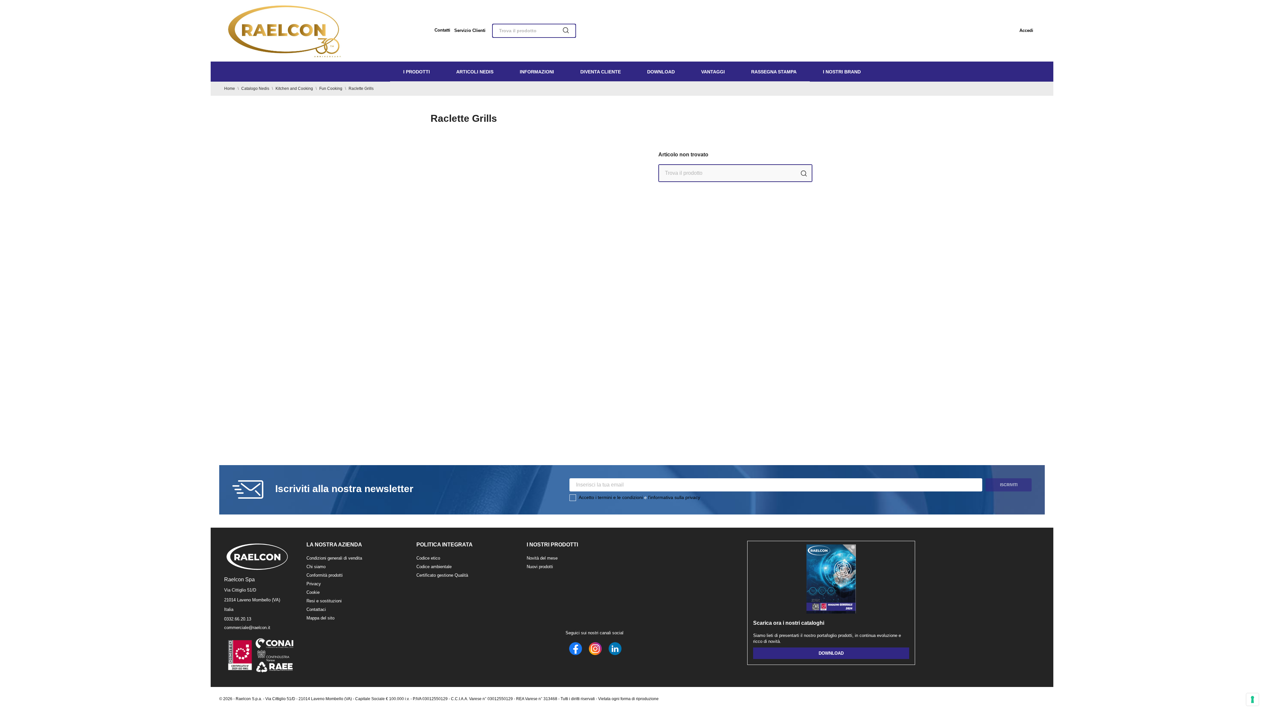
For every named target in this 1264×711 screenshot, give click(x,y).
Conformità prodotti (324, 575)
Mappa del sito (320, 618)
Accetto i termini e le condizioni (611, 497)
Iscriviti (1008, 485)
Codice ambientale (434, 566)
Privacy (313, 583)
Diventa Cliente (600, 71)
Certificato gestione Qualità (442, 575)
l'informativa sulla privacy (674, 497)
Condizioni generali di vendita (334, 558)
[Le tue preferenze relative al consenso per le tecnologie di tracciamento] (1252, 699)
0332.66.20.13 (237, 619)
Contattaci (316, 609)
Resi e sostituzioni (324, 600)
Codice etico (428, 558)
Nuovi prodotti (540, 566)
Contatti (442, 30)
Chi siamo (316, 566)
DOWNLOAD (831, 653)
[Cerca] (566, 31)
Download (661, 71)
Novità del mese (542, 558)
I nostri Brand (842, 71)
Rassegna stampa (774, 71)
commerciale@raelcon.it (247, 627)
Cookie (313, 592)
